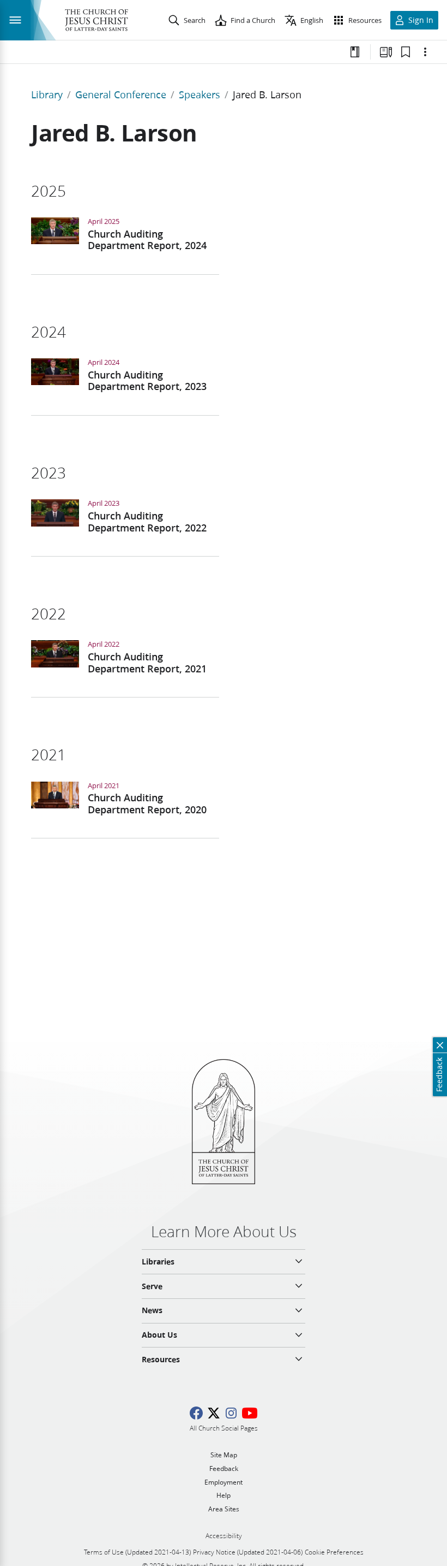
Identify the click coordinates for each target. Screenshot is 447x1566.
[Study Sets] (386, 52)
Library (47, 94)
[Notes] (355, 52)
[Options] (425, 52)
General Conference (120, 94)
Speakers (199, 94)
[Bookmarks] (405, 52)
